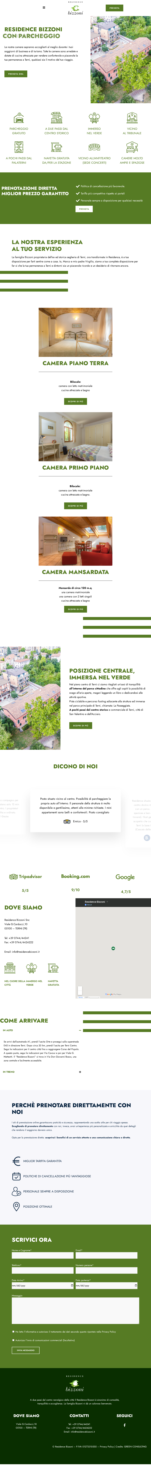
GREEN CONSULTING (135, 1446)
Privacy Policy (109, 1331)
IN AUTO (8, 1030)
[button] (42, 1030)
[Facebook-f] (124, 1425)
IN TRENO (8, 1072)
